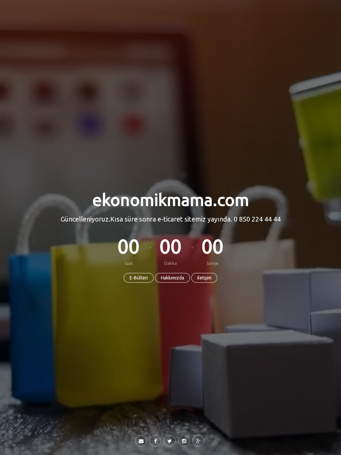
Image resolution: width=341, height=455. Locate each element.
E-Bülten (139, 277)
